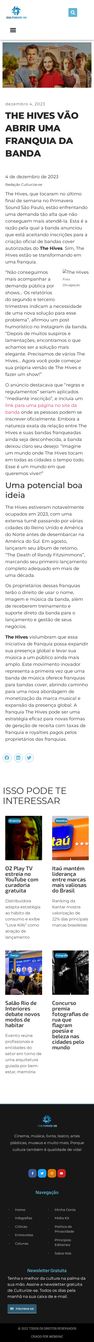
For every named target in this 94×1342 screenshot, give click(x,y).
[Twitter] (42, 1173)
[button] (72, 12)
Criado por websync (47, 1336)
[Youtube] (61, 1173)
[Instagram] (52, 1173)
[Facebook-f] (32, 1173)
